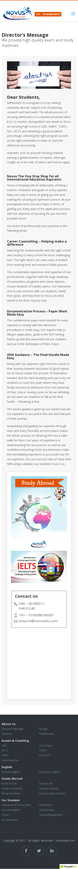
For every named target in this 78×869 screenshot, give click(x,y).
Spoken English (11, 772)
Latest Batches (10, 760)
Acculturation (10, 820)
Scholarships (46, 810)
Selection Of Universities (16, 805)
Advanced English (49, 772)
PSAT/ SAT (45, 755)
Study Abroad (12, 778)
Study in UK (45, 783)
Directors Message (13, 729)
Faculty (43, 729)
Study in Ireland (11, 793)
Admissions (45, 805)
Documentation (11, 810)
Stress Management (51, 815)
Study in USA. (9, 783)
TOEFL (43, 750)
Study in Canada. (49, 788)
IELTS (5, 750)
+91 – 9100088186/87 (48, 14)
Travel (5, 815)
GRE (4, 745)
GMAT (5, 755)
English (7, 767)
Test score (45, 745)
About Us (9, 724)
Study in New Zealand (52, 793)
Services (7, 734)
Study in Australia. (12, 788)
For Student (11, 800)
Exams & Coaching (15, 740)
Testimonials (46, 734)
